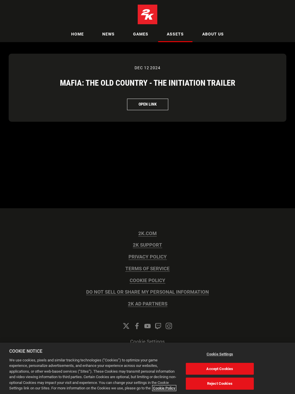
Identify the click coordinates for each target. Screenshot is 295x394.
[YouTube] (147, 326)
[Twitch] (158, 326)
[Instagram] (169, 326)
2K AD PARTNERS (147, 304)
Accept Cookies (219, 369)
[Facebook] (137, 326)
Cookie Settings (147, 341)
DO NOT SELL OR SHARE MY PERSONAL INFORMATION (147, 292)
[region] (147, 368)
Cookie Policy (164, 388)
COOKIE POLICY (147, 280)
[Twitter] (126, 326)
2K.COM (147, 233)
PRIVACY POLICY (147, 257)
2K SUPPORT (147, 245)
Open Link (148, 104)
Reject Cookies (219, 383)
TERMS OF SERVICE (147, 268)
